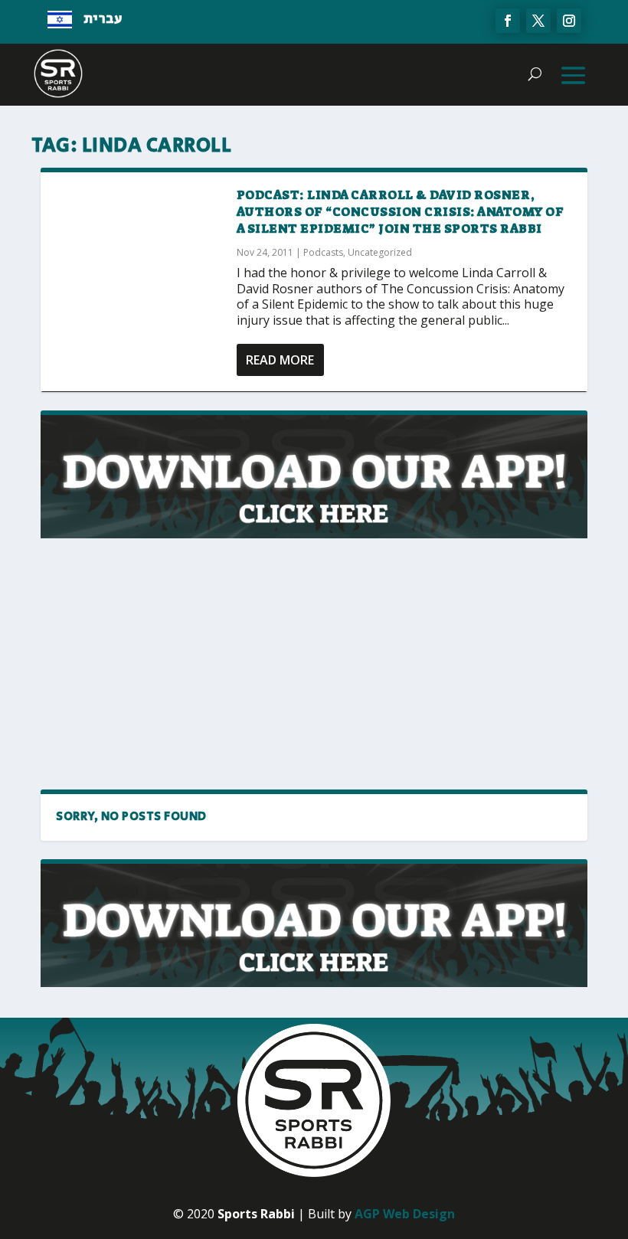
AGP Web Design (405, 1213)
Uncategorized (380, 252)
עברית (103, 19)
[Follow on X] (538, 20)
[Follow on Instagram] (569, 20)
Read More (280, 359)
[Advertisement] (175, 664)
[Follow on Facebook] (508, 20)
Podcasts (323, 252)
